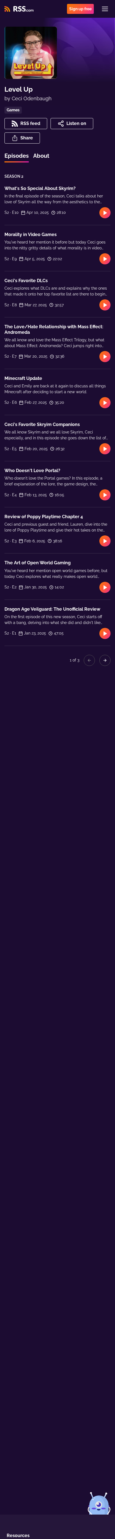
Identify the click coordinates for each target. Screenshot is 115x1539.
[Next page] (105, 660)
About (41, 155)
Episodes (16, 155)
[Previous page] (89, 660)
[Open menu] (105, 8)
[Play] (105, 212)
